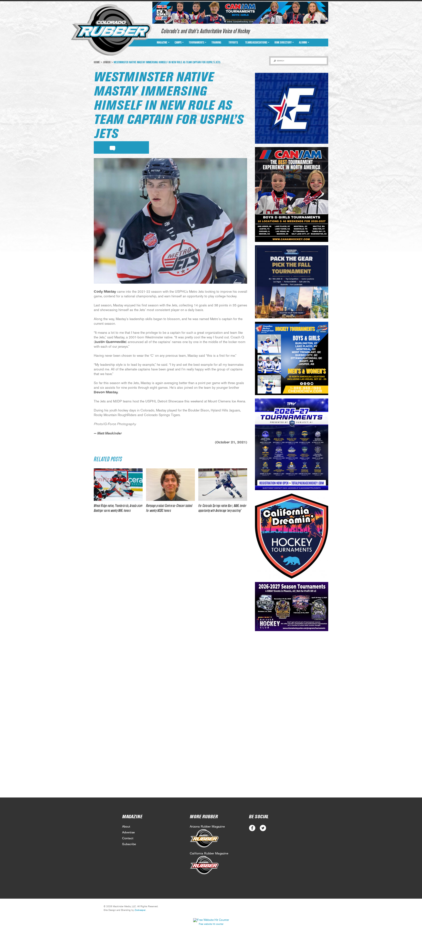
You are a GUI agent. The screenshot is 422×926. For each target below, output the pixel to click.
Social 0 (252, 828)
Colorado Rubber (111, 30)
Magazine (162, 42)
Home (97, 62)
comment (112, 147)
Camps (178, 42)
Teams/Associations (256, 42)
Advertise (128, 832)
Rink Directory (283, 42)
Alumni (303, 42)
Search (280, 61)
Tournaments (196, 42)
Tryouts (233, 42)
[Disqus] (170, 589)
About (126, 826)
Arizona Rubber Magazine (207, 826)
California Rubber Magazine (209, 853)
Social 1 (263, 828)
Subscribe (129, 844)
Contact (127, 838)
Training (216, 42)
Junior (107, 62)
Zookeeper (140, 910)
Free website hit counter (211, 924)
